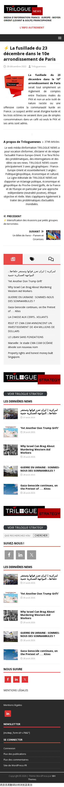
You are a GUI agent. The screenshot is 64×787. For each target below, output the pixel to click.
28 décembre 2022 (16, 66)
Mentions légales (13, 705)
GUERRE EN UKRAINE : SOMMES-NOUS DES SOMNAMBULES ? (40, 469)
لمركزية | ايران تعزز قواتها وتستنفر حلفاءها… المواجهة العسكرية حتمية (39, 411)
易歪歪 (3, 784)
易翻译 (11, 784)
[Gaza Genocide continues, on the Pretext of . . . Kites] (11, 492)
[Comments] (50, 259)
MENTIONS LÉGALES (16, 690)
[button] (59, 37)
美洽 (29, 784)
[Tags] (32, 259)
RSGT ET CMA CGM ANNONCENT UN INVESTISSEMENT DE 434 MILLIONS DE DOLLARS (31, 327)
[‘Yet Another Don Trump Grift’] (11, 435)
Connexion (9, 748)
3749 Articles (52, 141)
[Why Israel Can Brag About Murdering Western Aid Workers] (11, 453)
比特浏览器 (21, 784)
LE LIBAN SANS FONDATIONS (25, 337)
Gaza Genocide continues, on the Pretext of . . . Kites (39, 487)
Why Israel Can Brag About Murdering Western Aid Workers (37, 449)
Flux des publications (15, 753)
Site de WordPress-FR (15, 765)
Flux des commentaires (16, 759)
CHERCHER (41, 535)
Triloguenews (38, 66)
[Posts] (13, 259)
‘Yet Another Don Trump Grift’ (25, 281)
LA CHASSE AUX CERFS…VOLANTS (28, 317)
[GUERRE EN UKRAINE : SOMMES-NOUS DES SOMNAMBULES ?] (11, 474)
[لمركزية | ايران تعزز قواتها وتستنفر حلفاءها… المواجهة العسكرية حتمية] (11, 417)
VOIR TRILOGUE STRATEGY (25, 394)
